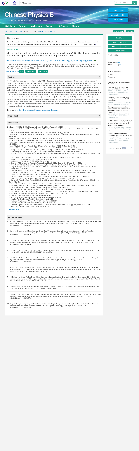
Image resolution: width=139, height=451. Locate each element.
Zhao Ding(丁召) (67, 61)
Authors (49, 26)
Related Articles (120, 51)
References (111, 77)
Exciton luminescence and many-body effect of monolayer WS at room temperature (63, 269)
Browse (22, 26)
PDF (21, 71)
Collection (35, 26)
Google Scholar (14, 209)
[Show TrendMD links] (131, 148)
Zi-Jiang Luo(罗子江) (41, 61)
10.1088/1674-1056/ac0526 (22, 308)
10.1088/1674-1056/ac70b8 (22, 244)
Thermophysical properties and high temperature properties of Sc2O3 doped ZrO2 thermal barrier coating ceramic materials (119, 109)
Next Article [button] (130, 31)
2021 (16, 31)
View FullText (30, 71)
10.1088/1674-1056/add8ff (22, 235)
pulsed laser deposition (29, 110)
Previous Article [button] (118, 31)
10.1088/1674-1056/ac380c (38, 271)
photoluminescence (51, 110)
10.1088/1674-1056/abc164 (46, 31)
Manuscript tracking (118, 15)
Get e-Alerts (118, 20)
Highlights (10, 26)
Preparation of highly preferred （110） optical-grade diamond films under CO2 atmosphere (118, 98)
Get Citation (43, 71)
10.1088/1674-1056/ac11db (46, 288)
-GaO (18, 110)
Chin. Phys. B (9, 31)
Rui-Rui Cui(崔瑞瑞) (13, 61)
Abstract (110, 75)
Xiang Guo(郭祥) (55, 61)
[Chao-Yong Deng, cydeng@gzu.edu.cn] (94, 60)
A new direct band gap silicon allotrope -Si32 (83, 286)
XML (126, 46)
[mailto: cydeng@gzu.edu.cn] (95, 60)
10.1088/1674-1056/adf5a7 (22, 225)
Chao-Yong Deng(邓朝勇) (83, 61)
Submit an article (118, 10)
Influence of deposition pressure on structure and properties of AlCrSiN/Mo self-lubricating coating (120, 135)
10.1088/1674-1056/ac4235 (22, 262)
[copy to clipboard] (95, 44)
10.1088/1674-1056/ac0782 (22, 298)
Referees (62, 26)
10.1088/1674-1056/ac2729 (36, 281)
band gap (41, 110)
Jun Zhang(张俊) (27, 61)
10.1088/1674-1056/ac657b (42, 252)
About (74, 26)
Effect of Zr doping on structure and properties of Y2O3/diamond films (118, 88)
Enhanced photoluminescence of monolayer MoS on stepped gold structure (68, 250)
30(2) (21, 31)
